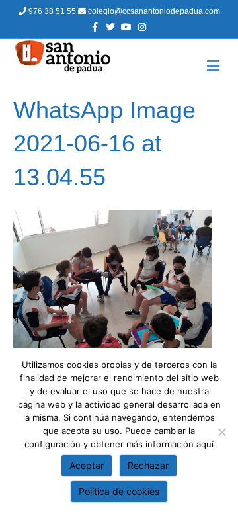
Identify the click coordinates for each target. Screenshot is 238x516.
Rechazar (148, 465)
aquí (205, 444)
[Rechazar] (221, 432)
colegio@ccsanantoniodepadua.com (153, 11)
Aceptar (86, 465)
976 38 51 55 (52, 11)
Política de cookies (119, 491)
